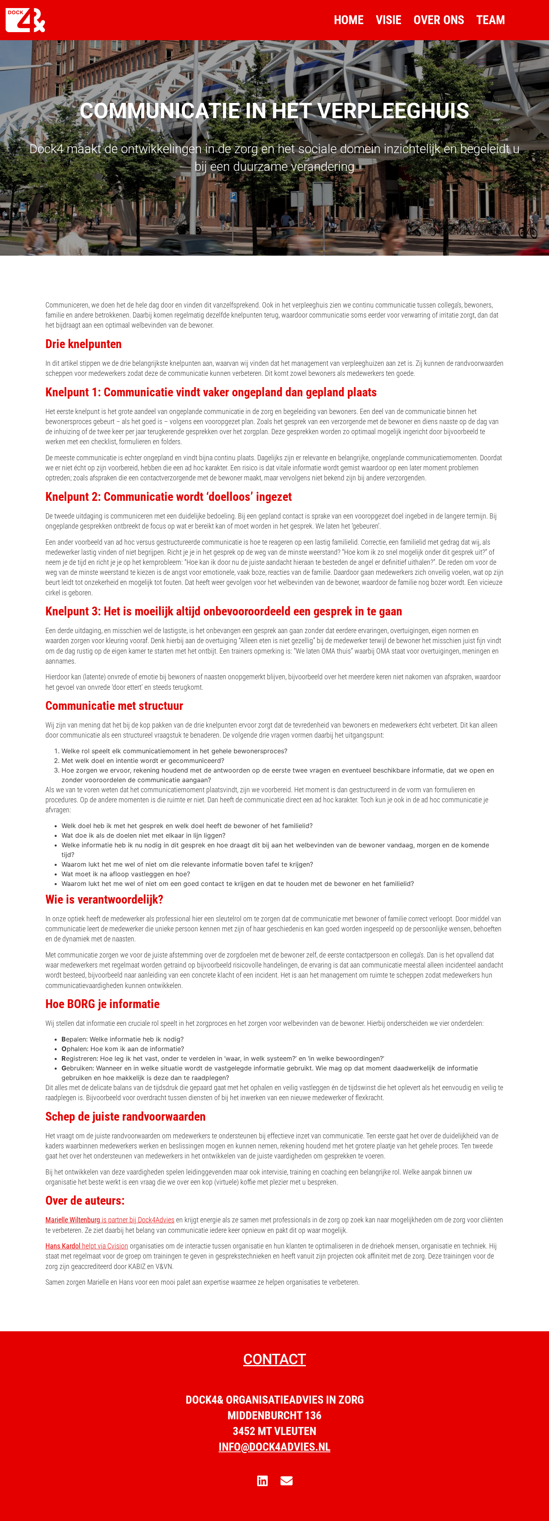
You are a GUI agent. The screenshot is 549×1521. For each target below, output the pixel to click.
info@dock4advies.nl (274, 1446)
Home (349, 20)
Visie (389, 20)
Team (490, 20)
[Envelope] (286, 1481)
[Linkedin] (262, 1481)
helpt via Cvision (86, 1246)
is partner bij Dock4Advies (109, 1220)
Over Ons (439, 20)
